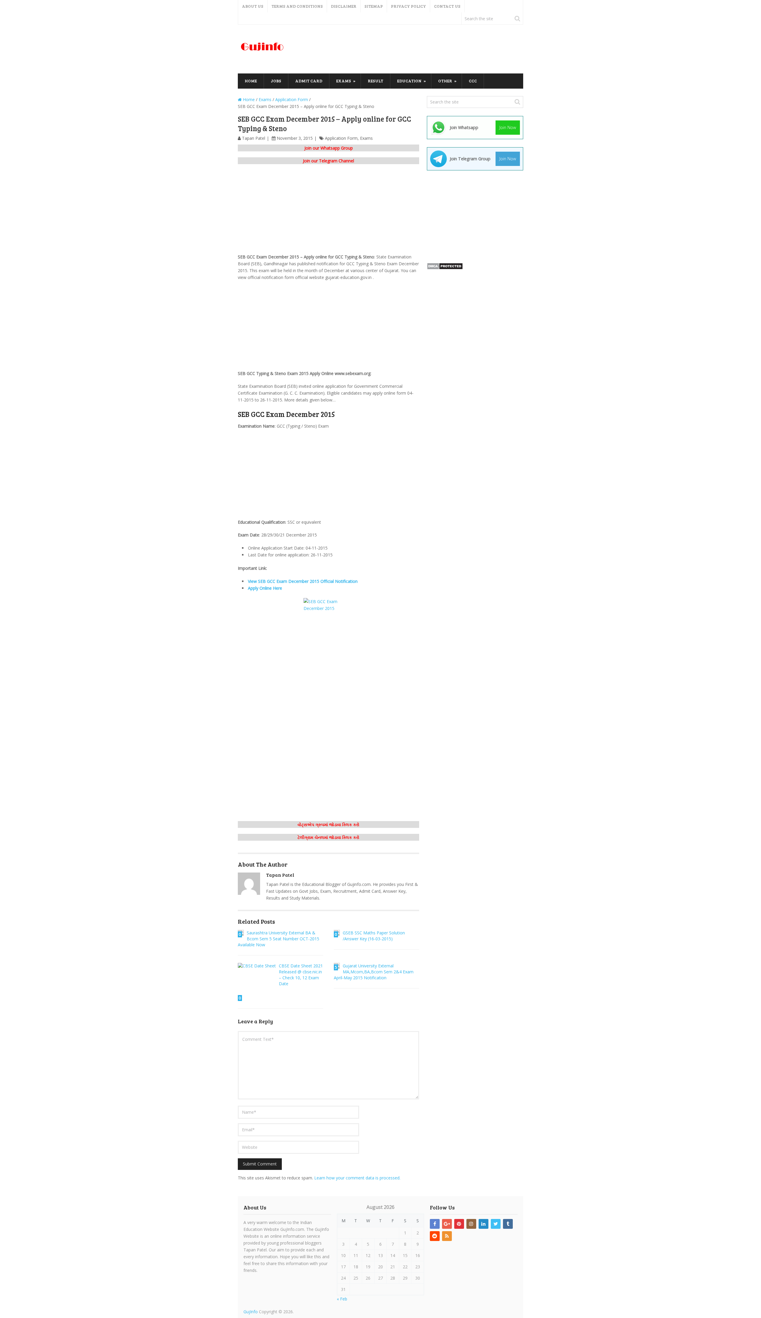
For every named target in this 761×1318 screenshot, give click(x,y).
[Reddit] (435, 1236)
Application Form (341, 138)
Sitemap (373, 6)
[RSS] (447, 1236)
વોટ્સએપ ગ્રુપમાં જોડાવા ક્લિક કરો (328, 824)
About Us (252, 6)
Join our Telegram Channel (328, 161)
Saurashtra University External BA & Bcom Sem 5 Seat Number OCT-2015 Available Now (278, 938)
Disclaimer (343, 6)
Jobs (276, 81)
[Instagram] (471, 1224)
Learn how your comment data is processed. (357, 1178)
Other (445, 81)
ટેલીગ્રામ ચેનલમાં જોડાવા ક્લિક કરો (328, 837)
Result (375, 81)
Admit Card (308, 81)
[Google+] (447, 1224)
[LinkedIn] (483, 1224)
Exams (343, 81)
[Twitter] (496, 1224)
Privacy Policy (408, 6)
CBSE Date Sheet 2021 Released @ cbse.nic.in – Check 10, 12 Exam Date (301, 974)
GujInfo (250, 1311)
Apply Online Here (265, 588)
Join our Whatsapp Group (328, 148)
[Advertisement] (415, 49)
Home (251, 81)
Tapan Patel (253, 138)
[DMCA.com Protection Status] (445, 268)
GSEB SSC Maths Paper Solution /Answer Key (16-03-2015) (374, 936)
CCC (473, 81)
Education (409, 81)
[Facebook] (435, 1224)
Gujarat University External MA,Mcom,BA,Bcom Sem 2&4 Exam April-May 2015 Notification (373, 971)
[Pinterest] (459, 1224)
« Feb (342, 1299)
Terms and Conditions (297, 6)
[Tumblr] (508, 1224)
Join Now (507, 127)
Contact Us (447, 6)
